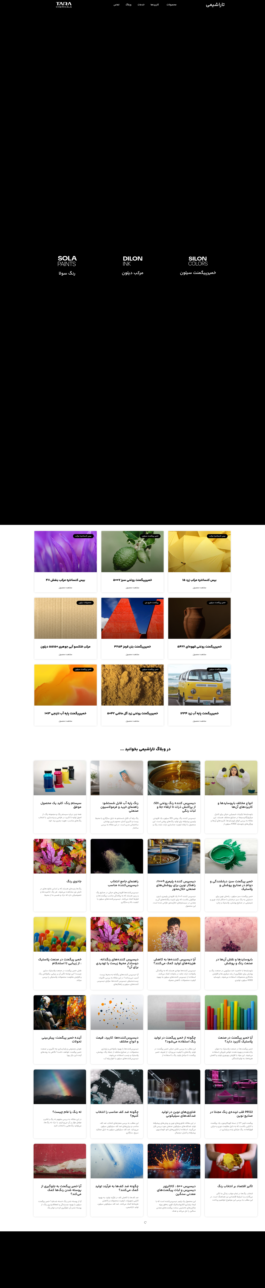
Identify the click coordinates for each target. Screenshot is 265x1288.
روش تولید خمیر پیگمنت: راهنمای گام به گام (236, 1266)
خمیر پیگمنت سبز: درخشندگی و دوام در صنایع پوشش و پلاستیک (231, 885)
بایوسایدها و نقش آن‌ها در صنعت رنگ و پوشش (234, 961)
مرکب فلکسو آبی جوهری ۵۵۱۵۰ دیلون (65, 646)
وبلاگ (128, 5)
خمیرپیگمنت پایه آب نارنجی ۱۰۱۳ (65, 713)
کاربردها (155, 5)
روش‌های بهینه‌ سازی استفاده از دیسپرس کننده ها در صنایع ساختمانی (117, 1268)
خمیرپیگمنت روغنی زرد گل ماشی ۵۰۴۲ (132, 713)
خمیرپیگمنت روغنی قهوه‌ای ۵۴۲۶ (199, 646)
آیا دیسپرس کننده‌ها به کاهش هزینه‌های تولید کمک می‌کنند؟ (175, 961)
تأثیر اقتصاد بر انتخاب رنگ (235, 1186)
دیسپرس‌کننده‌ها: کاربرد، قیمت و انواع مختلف (117, 1039)
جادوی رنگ (74, 881)
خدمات (141, 5)
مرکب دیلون (132, 273)
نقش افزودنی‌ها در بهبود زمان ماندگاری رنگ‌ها (60, 1266)
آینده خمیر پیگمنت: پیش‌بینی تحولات (61, 1039)
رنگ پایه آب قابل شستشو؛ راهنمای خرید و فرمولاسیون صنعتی (119, 807)
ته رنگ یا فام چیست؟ (66, 1112)
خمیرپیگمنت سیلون (198, 273)
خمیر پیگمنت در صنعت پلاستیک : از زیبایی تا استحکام (59, 961)
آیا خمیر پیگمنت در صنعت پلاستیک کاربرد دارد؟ (235, 1039)
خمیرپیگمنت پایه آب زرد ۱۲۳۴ (199, 713)
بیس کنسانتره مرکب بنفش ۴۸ (65, 580)
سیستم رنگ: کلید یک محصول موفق (60, 805)
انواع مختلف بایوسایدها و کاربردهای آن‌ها (235, 805)
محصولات (172, 5)
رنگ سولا (67, 273)
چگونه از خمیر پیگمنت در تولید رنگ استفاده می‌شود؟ (175, 1039)
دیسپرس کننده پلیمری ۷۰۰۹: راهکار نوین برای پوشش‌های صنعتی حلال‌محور (176, 885)
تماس (116, 5)
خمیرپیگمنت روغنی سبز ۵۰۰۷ (132, 580)
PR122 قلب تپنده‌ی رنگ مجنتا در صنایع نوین (231, 1114)
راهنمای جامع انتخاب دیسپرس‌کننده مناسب (123, 883)
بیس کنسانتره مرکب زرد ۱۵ (199, 580)
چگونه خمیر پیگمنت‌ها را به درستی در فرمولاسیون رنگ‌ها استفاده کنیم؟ (175, 1268)
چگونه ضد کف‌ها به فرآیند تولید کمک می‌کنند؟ (116, 1188)
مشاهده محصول (199, 588)
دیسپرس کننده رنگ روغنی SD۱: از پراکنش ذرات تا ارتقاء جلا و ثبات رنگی (174, 807)
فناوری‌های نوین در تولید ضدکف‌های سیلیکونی (178, 1114)
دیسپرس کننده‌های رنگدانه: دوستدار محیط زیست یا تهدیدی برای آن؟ (117, 963)
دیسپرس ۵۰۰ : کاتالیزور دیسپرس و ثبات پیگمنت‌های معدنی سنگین (176, 1190)
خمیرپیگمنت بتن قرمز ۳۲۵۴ (132, 646)
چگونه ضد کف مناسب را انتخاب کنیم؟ (117, 1114)
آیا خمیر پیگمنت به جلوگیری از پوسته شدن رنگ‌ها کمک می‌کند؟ (61, 1190)
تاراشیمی (215, 5)
